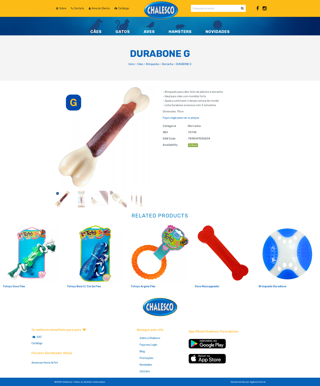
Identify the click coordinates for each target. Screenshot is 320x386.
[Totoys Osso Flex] (32, 253)
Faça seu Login (148, 344)
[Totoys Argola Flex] (160, 253)
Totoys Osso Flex (14, 286)
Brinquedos (152, 64)
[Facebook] (257, 8)
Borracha (167, 64)
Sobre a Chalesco (150, 338)
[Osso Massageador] (224, 253)
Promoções (146, 358)
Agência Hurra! (258, 382)
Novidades (146, 364)
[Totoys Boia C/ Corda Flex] (96, 253)
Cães (140, 64)
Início (132, 64)
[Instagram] (264, 8)
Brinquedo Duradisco (272, 286)
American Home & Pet (44, 362)
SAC (39, 337)
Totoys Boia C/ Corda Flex (84, 286)
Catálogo (36, 343)
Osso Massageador (207, 286)
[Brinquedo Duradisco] (288, 253)
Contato (145, 371)
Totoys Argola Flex (143, 286)
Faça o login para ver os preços (181, 117)
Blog (142, 351)
